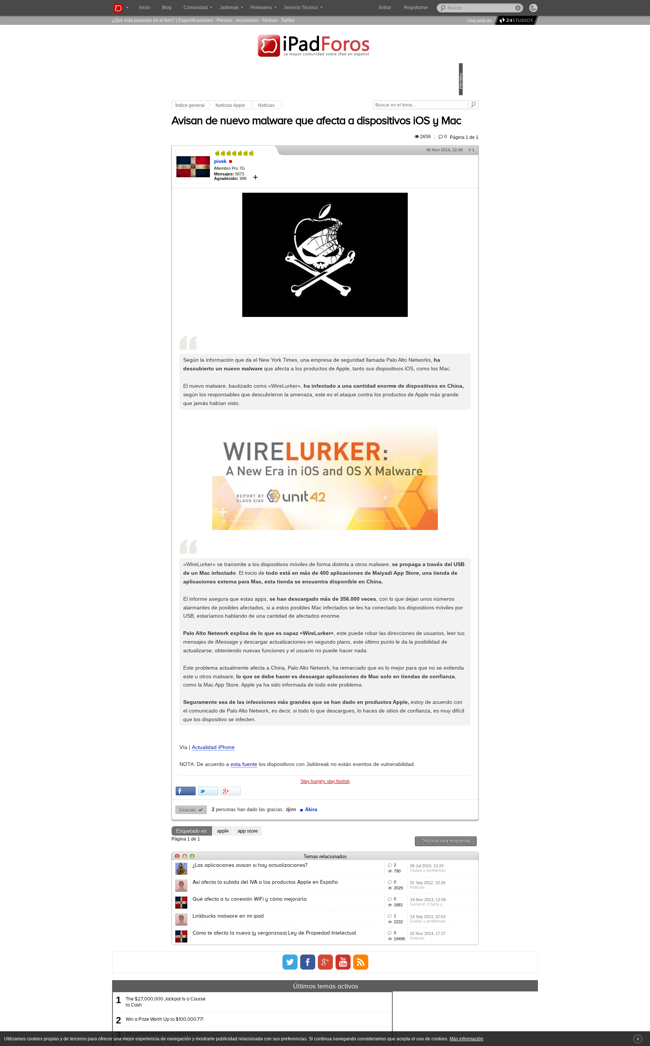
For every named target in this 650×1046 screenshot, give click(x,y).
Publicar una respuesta (393, 954)
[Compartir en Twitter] (260, 904)
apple (275, 944)
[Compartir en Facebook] (238, 904)
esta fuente (296, 869)
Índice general (242, 105)
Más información (466, 1038)
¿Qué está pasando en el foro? (143, 20)
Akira (363, 923)
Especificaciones (195, 20)
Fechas (269, 20)
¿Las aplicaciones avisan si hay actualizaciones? (302, 978)
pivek (272, 182)
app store (300, 944)
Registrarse (440, 7)
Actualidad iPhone (265, 852)
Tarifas (288, 20)
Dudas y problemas (392, 995)
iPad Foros (325, 46)
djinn (343, 923)
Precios (224, 20)
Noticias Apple (283, 105)
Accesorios (247, 20)
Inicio (144, 7)
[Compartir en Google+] (283, 904)
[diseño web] (515, 20)
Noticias (318, 105)
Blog (167, 7)
